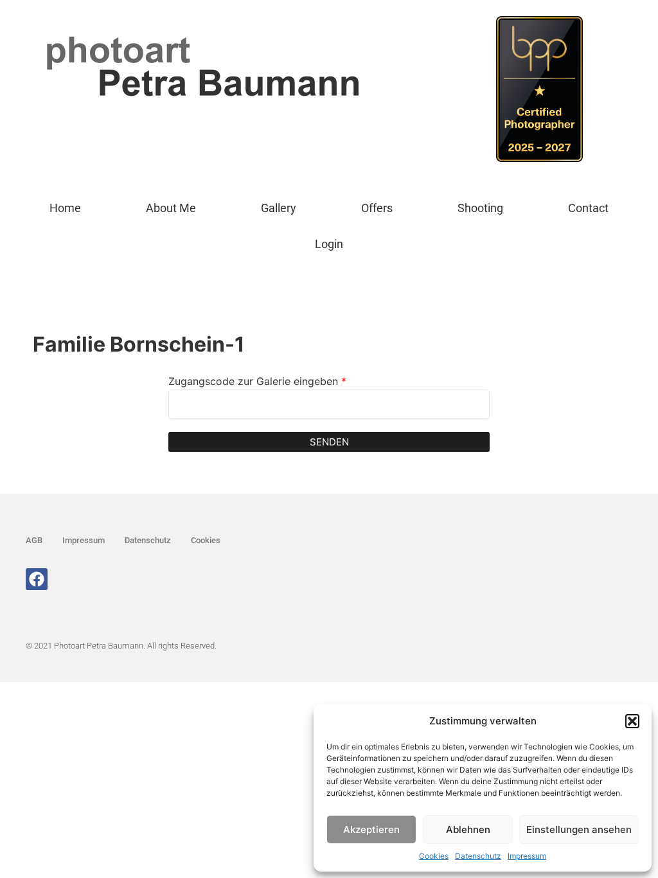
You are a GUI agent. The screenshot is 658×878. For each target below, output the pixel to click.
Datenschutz (478, 856)
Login (329, 244)
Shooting (480, 208)
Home (65, 208)
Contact (588, 208)
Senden (329, 442)
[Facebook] (37, 579)
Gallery (278, 208)
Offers (377, 208)
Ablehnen (468, 829)
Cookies (434, 856)
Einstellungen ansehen (579, 829)
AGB (34, 540)
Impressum (527, 856)
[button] (632, 721)
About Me (171, 208)
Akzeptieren (371, 829)
